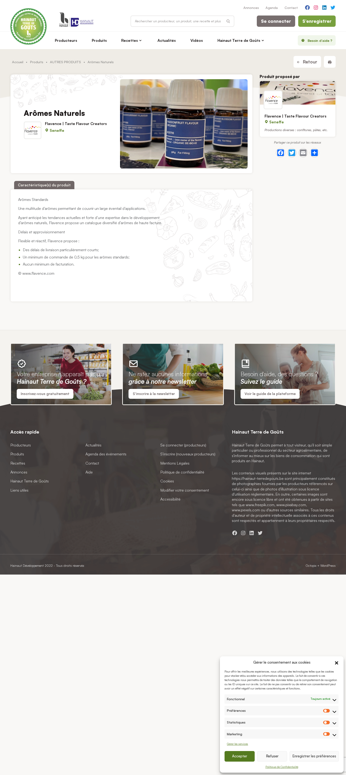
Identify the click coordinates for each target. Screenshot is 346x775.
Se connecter (276, 21)
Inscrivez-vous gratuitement (45, 393)
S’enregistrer (316, 21)
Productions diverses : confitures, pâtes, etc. (296, 130)
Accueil (17, 62)
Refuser (272, 756)
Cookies (167, 481)
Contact (291, 7)
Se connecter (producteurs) (183, 445)
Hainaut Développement (27, 566)
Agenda (272, 7)
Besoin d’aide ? (320, 40)
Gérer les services (237, 744)
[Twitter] (292, 152)
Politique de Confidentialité (282, 767)
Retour (309, 62)
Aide (89, 472)
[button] (336, 662)
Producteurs (66, 40)
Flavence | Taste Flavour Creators (76, 123)
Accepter (239, 756)
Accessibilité (170, 499)
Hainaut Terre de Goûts (238, 40)
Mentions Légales (174, 463)
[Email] (303, 152)
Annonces (251, 7)
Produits (99, 40)
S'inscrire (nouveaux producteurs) (187, 454)
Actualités (166, 40)
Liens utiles (19, 490)
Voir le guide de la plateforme (270, 393)
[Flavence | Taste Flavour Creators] (297, 93)
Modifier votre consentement (184, 490)
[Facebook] (280, 152)
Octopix (311, 566)
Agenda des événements (105, 454)
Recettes (129, 40)
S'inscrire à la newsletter (154, 393)
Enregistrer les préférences (314, 756)
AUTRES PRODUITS (65, 62)
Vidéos (196, 40)
